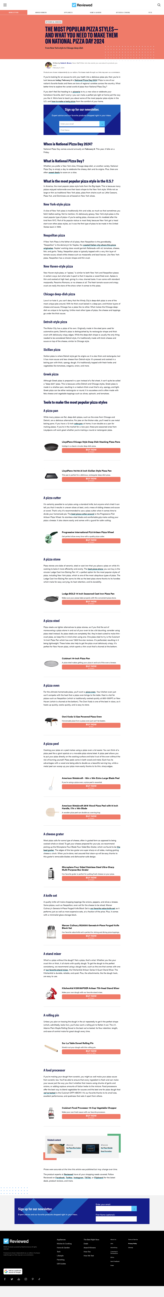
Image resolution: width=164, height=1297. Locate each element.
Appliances (68, 12)
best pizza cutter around (82, 513)
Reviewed (68, 1174)
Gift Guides (61, 1263)
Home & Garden (95, 12)
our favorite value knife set (102, 908)
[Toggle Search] (159, 5)
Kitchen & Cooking (123, 12)
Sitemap (130, 1247)
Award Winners (41, 12)
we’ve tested (49, 1092)
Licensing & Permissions (114, 1252)
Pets (150, 12)
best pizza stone (95, 568)
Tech (58, 1251)
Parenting (60, 1259)
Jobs (111, 1243)
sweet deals (54, 172)
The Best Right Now (91, 1239)
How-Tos (87, 1251)
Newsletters (14, 12)
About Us (113, 1239)
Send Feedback (114, 1261)
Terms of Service (133, 1239)
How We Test (89, 1255)
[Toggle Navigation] (5, 5)
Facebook (60, 1177)
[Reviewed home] (82, 5)
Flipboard (98, 1177)
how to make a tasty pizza (63, 101)
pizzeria (76, 91)
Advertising (113, 1247)
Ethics (112, 1257)
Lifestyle (60, 1255)
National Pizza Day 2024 (86, 80)
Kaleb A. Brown (66, 63)
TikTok (88, 1177)
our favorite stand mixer (57, 969)
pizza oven (90, 691)
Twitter (69, 1177)
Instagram (78, 1177)
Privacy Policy (132, 1243)
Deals (86, 1243)
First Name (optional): (105, 1214)
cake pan (78, 423)
